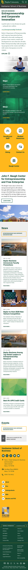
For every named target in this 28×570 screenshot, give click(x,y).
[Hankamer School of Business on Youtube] (18, 455)
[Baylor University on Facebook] (7, 564)
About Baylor (5, 528)
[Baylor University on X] (14, 564)
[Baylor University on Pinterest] (20, 564)
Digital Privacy (6, 554)
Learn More (7, 200)
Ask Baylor (5, 533)
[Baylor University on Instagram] (10, 564)
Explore (4, 54)
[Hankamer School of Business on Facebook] (3, 455)
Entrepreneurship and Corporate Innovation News (12, 234)
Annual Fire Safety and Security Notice (8, 548)
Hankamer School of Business (13, 6)
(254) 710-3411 (9, 474)
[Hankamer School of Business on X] (7, 455)
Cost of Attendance (7, 551)
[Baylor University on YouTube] (23, 564)
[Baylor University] (10, 2)
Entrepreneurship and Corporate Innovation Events (12, 428)
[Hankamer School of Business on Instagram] (10, 455)
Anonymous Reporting (8, 545)
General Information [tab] (8, 525)
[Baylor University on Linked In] (17, 564)
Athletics (5, 531)
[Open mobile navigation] (26, 2)
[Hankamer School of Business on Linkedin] (14, 455)
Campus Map (6, 540)
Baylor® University (12, 566)
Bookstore (5, 535)
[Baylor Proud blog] (4, 564)
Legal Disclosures (6, 556)
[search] (22, 2)
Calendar (5, 538)
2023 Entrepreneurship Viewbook (12, 29)
